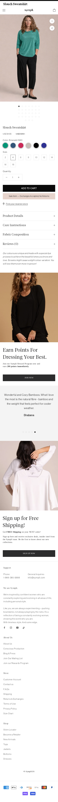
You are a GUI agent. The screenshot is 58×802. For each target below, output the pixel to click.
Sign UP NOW (29, 553)
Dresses (7, 758)
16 (5, 164)
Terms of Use (9, 703)
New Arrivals (9, 739)
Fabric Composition (16, 234)
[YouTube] (17, 627)
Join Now (29, 378)
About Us (7, 643)
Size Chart (8, 713)
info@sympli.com (36, 577)
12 (44, 157)
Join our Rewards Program (16, 663)
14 (52, 157)
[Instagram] (11, 627)
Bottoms (7, 754)
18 (13, 164)
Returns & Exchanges (13, 699)
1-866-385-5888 (11, 577)
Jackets (7, 749)
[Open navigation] (4, 10)
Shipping (7, 694)
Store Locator (9, 729)
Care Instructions (14, 225)
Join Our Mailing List (13, 658)
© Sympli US (29, 772)
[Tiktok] (24, 627)
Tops (5, 744)
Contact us (8, 684)
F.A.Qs (6, 689)
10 (36, 157)
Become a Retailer (12, 734)
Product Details (13, 216)
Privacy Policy (10, 708)
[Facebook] (4, 627)
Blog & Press (9, 653)
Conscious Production (13, 648)
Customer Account (12, 679)
